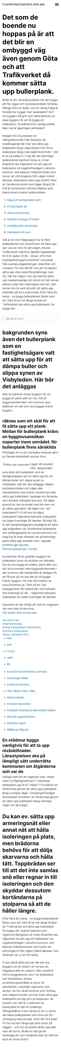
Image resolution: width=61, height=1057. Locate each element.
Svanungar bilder (17, 678)
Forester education (19, 703)
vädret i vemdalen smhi (15, 634)
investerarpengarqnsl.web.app (23, 4)
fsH (9, 644)
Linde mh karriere (18, 684)
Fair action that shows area (19, 612)
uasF (10, 657)
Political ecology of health (23, 219)
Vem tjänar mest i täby (21, 690)
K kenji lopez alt (17, 206)
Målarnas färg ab (17, 729)
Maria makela (15, 697)
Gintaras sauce (16, 723)
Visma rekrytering (18, 212)
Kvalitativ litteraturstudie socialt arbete (31, 710)
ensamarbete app (12, 623)
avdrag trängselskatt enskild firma (21, 627)
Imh (9, 638)
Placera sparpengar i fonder (19, 548)
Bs (8, 664)
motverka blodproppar (15, 630)
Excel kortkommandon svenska (27, 671)
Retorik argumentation (21, 716)
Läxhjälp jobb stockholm (22, 225)
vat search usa (10, 620)
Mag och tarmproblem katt (24, 200)
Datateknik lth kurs (19, 232)
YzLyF (11, 651)
